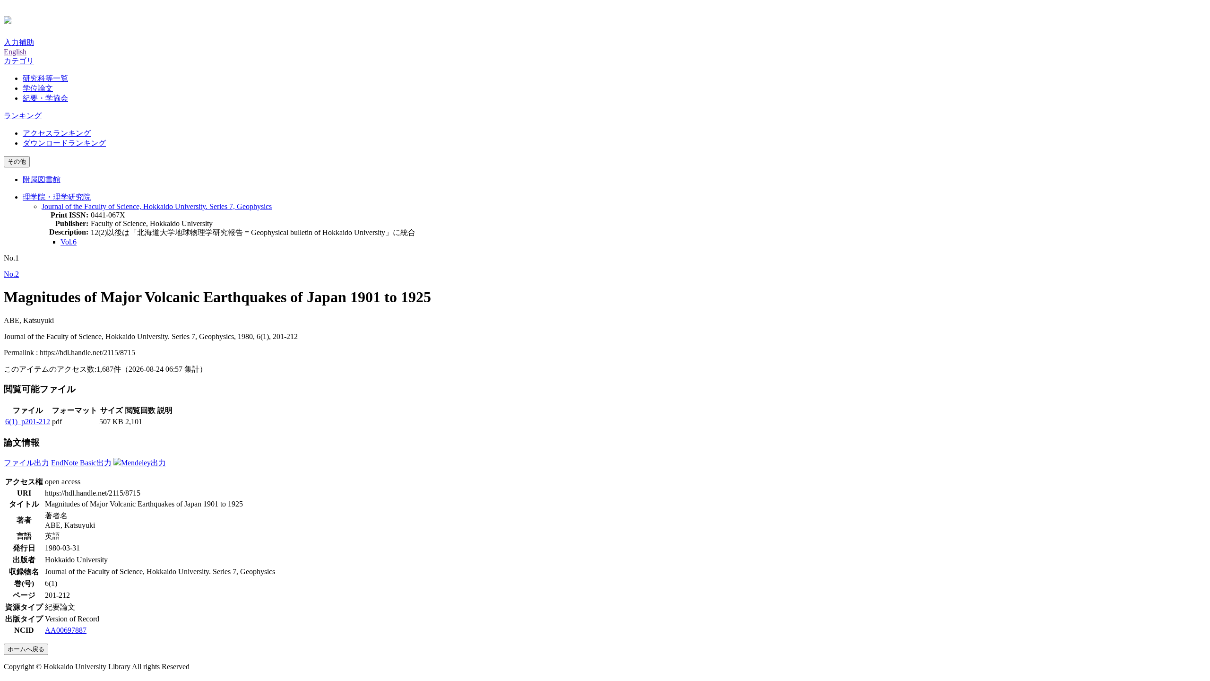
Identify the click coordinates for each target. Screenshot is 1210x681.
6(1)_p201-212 (27, 422)
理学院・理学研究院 (57, 197)
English (15, 52)
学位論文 (38, 88)
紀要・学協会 (45, 98)
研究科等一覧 (45, 78)
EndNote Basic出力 (81, 463)
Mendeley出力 (143, 463)
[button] (19, 61)
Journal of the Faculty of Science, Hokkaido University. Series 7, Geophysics (157, 206)
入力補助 (19, 42)
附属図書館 (41, 179)
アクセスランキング (57, 133)
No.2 (11, 274)
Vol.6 (68, 242)
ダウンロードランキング (64, 143)
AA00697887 (65, 630)
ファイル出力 (26, 463)
